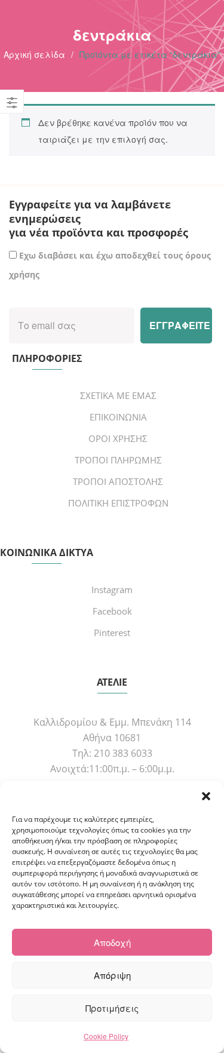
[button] (206, 796)
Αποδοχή (112, 942)
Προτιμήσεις (112, 1008)
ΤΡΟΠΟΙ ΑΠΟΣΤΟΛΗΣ (118, 481)
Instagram (112, 589)
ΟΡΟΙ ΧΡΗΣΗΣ (118, 438)
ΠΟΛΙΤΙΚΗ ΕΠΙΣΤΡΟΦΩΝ (118, 503)
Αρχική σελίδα (34, 54)
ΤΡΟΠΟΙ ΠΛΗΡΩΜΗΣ (118, 460)
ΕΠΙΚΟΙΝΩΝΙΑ (118, 417)
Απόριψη (112, 975)
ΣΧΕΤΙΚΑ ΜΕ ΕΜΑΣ (118, 395)
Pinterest (112, 632)
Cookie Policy (106, 1036)
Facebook (112, 611)
